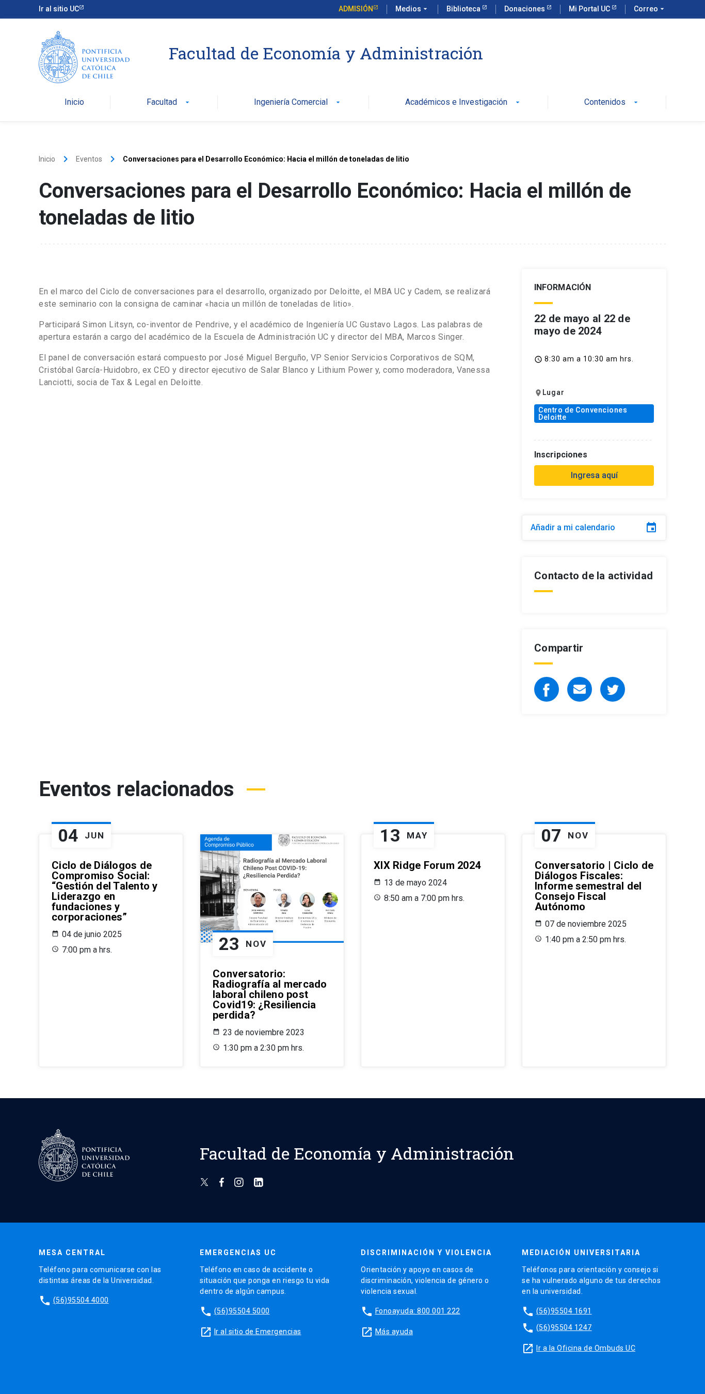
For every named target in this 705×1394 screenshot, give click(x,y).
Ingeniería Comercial (298, 102)
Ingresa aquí (594, 475)
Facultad (169, 102)
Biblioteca (464, 9)
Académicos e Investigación (463, 102)
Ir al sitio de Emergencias (257, 1331)
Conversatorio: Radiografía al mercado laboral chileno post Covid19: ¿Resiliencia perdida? (270, 994)
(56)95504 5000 (242, 1311)
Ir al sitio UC (59, 9)
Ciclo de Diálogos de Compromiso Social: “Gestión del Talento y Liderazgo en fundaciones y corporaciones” (105, 891)
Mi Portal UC (590, 9)
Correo (650, 9)
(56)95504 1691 (564, 1311)
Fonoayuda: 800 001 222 (417, 1311)
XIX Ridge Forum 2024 (427, 865)
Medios (412, 9)
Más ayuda (394, 1331)
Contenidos (612, 102)
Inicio (74, 102)
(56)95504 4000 (81, 1300)
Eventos (89, 159)
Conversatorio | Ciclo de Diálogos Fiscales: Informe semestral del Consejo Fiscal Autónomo (594, 886)
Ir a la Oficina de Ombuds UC (585, 1348)
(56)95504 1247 (564, 1327)
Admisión (356, 9)
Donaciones (525, 9)
